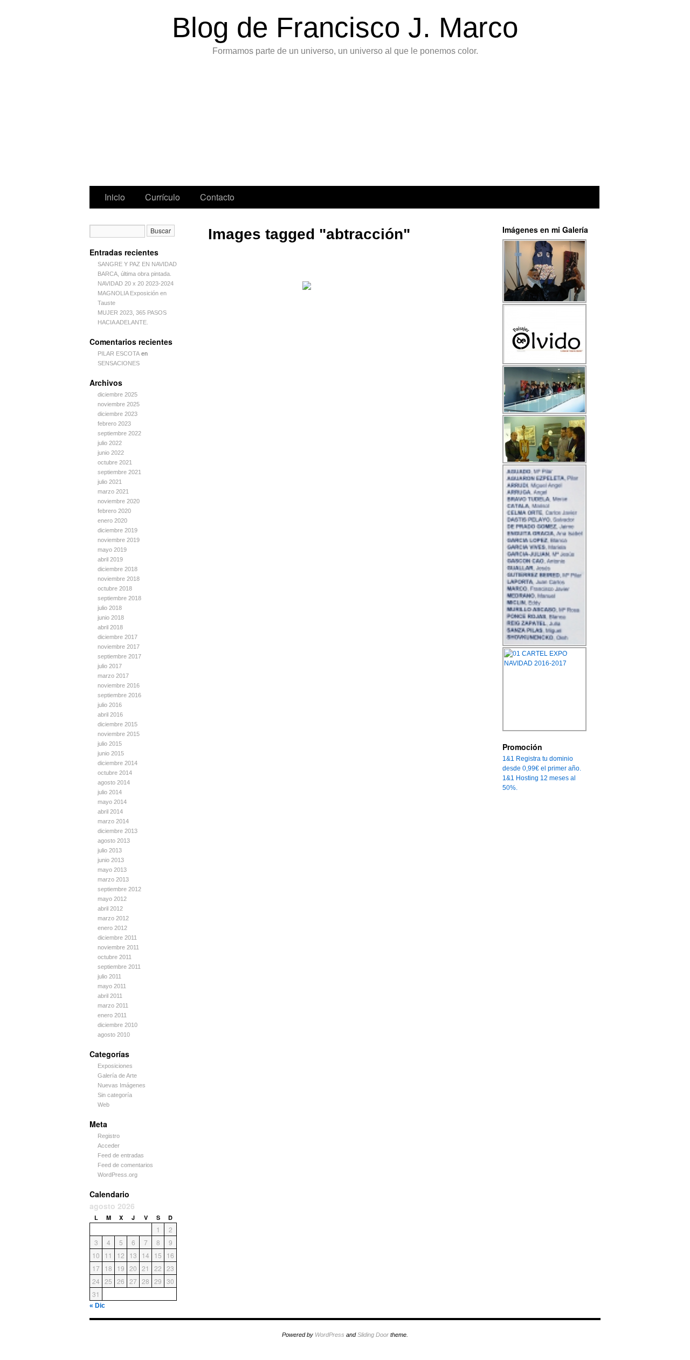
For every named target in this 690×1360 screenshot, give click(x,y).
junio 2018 (111, 617)
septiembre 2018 (119, 598)
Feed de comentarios (125, 1165)
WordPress (329, 1334)
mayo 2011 (112, 986)
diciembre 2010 (117, 1025)
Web (103, 1104)
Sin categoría (115, 1095)
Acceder (109, 1145)
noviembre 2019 (119, 540)
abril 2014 (110, 811)
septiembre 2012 (119, 889)
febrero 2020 (114, 511)
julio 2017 (110, 666)
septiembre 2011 (119, 966)
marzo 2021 (113, 491)
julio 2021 (110, 481)
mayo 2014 (112, 802)
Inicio (115, 197)
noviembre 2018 (119, 578)
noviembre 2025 (119, 404)
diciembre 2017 (117, 637)
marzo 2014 (113, 821)
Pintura (173, 124)
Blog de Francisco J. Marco (345, 27)
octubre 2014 (115, 772)
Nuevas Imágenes (122, 1085)
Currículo (162, 197)
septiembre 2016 (119, 695)
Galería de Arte (117, 1075)
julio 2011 (109, 976)
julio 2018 (110, 608)
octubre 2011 (115, 957)
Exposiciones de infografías (337, 124)
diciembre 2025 (117, 394)
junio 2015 (111, 753)
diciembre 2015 (117, 724)
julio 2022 (110, 443)
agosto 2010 (114, 1034)
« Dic (97, 1305)
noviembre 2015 (119, 734)
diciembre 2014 (117, 763)
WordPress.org (117, 1174)
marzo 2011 (113, 1005)
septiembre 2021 (119, 472)
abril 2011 (110, 996)
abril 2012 (110, 908)
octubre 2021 (115, 462)
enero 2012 (112, 928)
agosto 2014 (114, 782)
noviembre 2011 (118, 947)
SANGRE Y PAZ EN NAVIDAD (137, 264)
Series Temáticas (284, 124)
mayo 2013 (112, 869)
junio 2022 (111, 452)
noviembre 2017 (119, 646)
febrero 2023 (114, 423)
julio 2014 (110, 792)
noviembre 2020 (119, 501)
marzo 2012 (113, 918)
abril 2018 (110, 627)
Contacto (217, 197)
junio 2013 (111, 860)
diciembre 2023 (117, 414)
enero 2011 (112, 1015)
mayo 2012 (112, 899)
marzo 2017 (113, 675)
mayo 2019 (112, 549)
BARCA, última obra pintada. (134, 273)
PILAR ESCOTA (119, 353)
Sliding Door (373, 1334)
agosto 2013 (114, 840)
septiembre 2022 (119, 433)
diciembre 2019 (117, 530)
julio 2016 (110, 705)
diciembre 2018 (117, 569)
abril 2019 (110, 559)
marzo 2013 (113, 879)
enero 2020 (112, 520)
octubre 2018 (115, 588)
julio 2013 (110, 850)
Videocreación (499, 124)
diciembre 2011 (117, 937)
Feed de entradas (121, 1155)
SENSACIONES (119, 363)
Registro (109, 1136)
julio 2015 (110, 743)
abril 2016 (110, 714)
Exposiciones (391, 124)
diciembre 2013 (117, 831)
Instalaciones (444, 124)
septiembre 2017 (119, 656)
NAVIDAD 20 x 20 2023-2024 (136, 283)
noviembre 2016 (119, 685)
